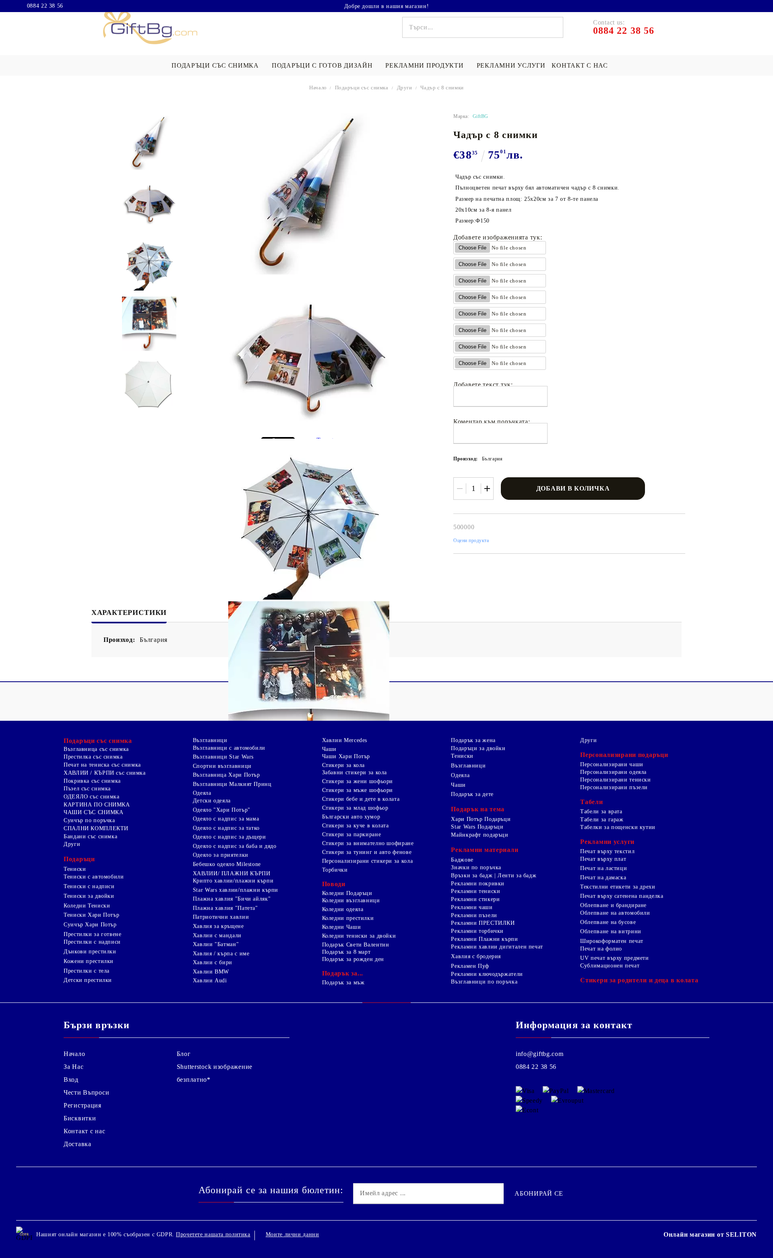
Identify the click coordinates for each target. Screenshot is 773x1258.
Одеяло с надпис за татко (226, 828)
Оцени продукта (471, 540)
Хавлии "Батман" (216, 944)
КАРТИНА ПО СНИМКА (97, 805)
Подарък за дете (472, 794)
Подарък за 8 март (346, 952)
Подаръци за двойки (478, 748)
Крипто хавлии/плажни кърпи (233, 881)
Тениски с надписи (89, 886)
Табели (591, 801)
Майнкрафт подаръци (479, 835)
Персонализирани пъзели (614, 787)
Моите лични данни (292, 1234)
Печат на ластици (603, 868)
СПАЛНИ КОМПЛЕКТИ (96, 828)
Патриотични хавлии (221, 917)
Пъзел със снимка (87, 789)
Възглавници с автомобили (229, 748)
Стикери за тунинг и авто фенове (367, 852)
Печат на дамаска (603, 877)
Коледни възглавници (351, 900)
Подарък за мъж (343, 983)
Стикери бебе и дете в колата (361, 799)
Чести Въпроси (86, 1092)
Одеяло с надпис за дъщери (229, 837)
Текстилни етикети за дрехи (617, 887)
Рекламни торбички (477, 931)
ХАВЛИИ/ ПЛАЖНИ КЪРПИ (232, 873)
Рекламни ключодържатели (487, 974)
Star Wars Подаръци (477, 827)
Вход (71, 1079)
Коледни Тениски (87, 906)
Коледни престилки (348, 918)
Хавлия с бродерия (476, 956)
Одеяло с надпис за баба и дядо (235, 846)
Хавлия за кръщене (218, 926)
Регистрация (82, 1105)
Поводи (333, 884)
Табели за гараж (601, 820)
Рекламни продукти (424, 65)
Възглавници (210, 740)
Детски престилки (88, 980)
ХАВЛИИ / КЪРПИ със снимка (105, 773)
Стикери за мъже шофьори (357, 790)
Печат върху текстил (607, 851)
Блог (184, 1053)
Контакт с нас (580, 65)
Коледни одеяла (343, 909)
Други (404, 88)
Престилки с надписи (92, 942)
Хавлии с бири (212, 962)
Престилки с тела (87, 971)
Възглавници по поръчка (484, 982)
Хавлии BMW (211, 972)
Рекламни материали (484, 849)
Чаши (329, 749)
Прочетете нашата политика (213, 1234)
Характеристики (129, 612)
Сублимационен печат (609, 966)
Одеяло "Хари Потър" (221, 810)
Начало (318, 88)
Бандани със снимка (90, 836)
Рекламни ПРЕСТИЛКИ (483, 923)
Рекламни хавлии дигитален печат (497, 947)
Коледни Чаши (341, 927)
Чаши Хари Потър (346, 756)
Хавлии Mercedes (344, 740)
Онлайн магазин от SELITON (710, 1234)
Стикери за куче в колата (355, 826)
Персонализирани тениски (615, 780)
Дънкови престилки (90, 952)
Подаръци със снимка (215, 65)
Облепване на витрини (610, 931)
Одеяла (202, 793)
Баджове (462, 860)
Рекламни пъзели (474, 915)
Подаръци (79, 859)
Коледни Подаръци (347, 893)
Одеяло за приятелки (220, 855)
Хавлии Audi (210, 981)
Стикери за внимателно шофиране (368, 843)
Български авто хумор (351, 817)
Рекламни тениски (475, 891)
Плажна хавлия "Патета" (225, 908)
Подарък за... (342, 973)
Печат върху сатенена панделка (621, 896)
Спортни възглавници (222, 766)
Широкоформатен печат (611, 941)
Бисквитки (80, 1118)
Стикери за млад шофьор (355, 808)
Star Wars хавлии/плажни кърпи (235, 890)
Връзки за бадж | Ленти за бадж (493, 875)
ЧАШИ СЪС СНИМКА (93, 812)
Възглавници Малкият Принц (232, 784)
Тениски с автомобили (94, 877)
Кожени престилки (89, 961)
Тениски (75, 869)
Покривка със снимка (92, 781)
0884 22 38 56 (45, 6)
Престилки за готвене (93, 934)
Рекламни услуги (511, 65)
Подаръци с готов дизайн (322, 65)
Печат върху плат (603, 859)
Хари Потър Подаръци (481, 819)
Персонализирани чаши (611, 764)
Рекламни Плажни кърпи (484, 939)
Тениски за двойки (89, 896)
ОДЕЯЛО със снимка (92, 797)
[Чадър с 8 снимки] (149, 142)
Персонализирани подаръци (624, 754)
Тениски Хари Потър (91, 915)
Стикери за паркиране (351, 834)
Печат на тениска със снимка (102, 765)
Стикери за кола (343, 765)
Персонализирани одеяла (613, 772)
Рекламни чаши (471, 907)
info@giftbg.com (540, 1053)
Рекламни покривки (477, 884)
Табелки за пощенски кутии (617, 827)
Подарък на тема (477, 809)
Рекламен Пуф (470, 966)
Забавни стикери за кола (354, 772)
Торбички (335, 870)
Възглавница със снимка (96, 749)
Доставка (77, 1143)
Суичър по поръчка (89, 820)
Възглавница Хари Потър (226, 775)
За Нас (73, 1066)
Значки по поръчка (476, 867)
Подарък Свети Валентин (355, 945)
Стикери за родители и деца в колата (639, 980)
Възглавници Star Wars (223, 757)
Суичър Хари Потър (90, 925)
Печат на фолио (601, 949)
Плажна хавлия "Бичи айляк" (232, 899)
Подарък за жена (473, 740)
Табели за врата (601, 811)
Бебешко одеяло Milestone (227, 864)
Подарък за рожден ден (353, 959)
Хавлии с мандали (217, 935)
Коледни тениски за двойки (359, 936)
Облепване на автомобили (615, 913)
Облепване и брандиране (613, 905)
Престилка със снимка (93, 757)
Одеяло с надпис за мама (226, 819)
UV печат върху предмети (614, 958)
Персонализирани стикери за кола (367, 861)
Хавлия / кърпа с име (221, 954)
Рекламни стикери (475, 899)
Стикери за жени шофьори (357, 781)
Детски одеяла (212, 801)
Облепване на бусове (608, 922)
